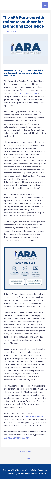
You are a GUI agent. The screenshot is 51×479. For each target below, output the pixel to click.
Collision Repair (9, 31)
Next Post (25, 458)
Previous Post (25, 451)
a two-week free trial (34, 416)
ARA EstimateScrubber (27, 93)
